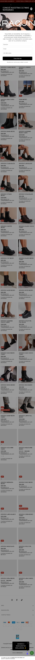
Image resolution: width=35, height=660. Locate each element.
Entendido (30, 658)
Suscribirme (17, 58)
